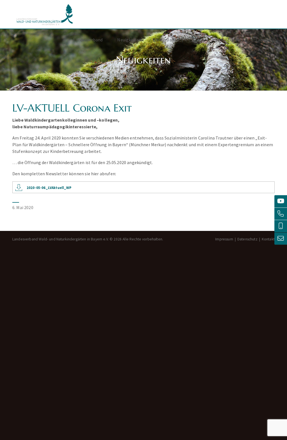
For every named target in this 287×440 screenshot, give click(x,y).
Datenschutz (247, 239)
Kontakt (268, 239)
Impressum (224, 239)
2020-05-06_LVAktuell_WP (49, 187)
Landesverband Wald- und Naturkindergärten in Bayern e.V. (45, 14)
